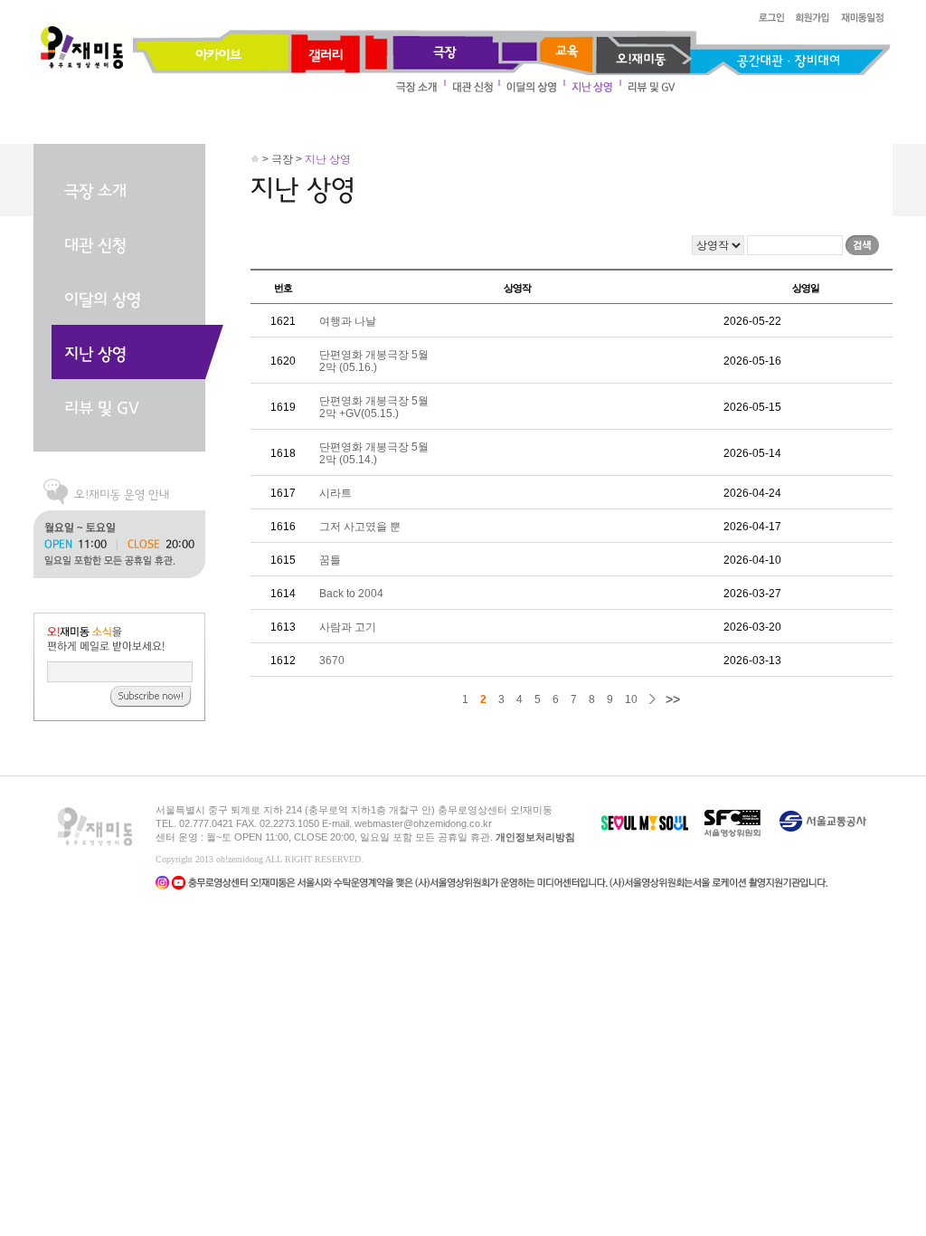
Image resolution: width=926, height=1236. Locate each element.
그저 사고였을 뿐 (360, 526)
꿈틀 (330, 560)
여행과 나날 (347, 321)
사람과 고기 (347, 627)
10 (631, 699)
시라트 (335, 493)
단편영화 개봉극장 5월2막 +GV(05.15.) (374, 407)
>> (673, 699)
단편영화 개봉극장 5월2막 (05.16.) (374, 361)
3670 (332, 660)
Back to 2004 (351, 593)
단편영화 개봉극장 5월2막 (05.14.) (374, 453)
